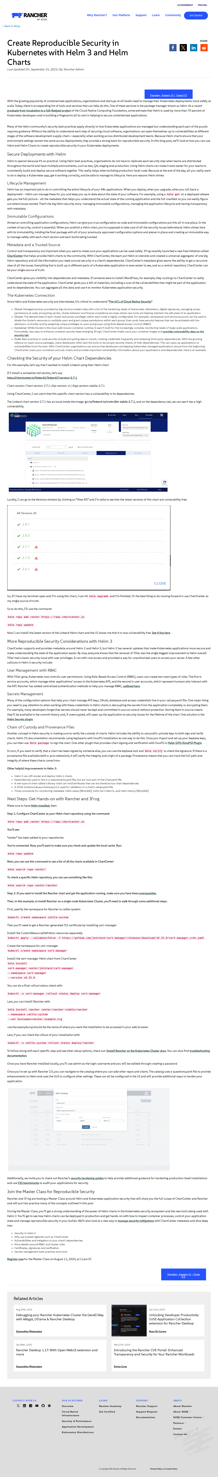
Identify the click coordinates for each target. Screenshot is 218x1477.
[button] (173, 47)
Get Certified (107, 1411)
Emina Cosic (120, 1366)
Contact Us (180, 1434)
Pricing (202, 5)
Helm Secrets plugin (20, 719)
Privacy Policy (156, 1469)
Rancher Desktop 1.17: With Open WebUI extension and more (57, 1352)
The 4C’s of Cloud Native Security (130, 301)
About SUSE (181, 1411)
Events (177, 1428)
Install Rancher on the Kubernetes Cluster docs (136, 1051)
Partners (179, 1423)
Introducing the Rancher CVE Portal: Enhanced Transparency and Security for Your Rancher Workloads (154, 1352)
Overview (67, 1406)
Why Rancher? (97, 15)
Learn (156, 15)
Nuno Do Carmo (157, 1331)
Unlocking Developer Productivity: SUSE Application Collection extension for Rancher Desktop (174, 1319)
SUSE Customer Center (188, 1417)
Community (173, 15)
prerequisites (147, 893)
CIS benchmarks (28, 1183)
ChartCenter (15, 256)
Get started (196, 15)
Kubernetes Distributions (78, 1432)
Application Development (78, 1426)
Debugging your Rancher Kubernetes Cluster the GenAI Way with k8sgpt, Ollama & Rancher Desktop (60, 1317)
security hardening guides (87, 1178)
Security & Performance (77, 1421)
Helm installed (40, 805)
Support (141, 15)
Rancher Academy (110, 1406)
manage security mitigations (136, 1221)
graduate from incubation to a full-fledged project (39, 110)
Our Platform (121, 15)
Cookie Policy (171, 1469)
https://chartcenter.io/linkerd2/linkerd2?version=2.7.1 (42, 378)
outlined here (131, 686)
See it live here (161, 633)
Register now (15, 1259)
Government (185, 5)
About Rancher (182, 1406)
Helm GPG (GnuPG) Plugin (185, 743)
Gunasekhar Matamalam (29, 1331)
